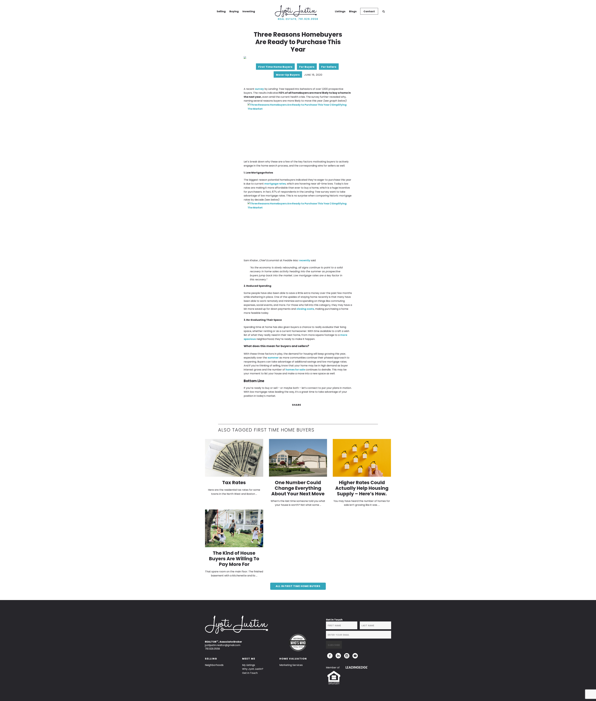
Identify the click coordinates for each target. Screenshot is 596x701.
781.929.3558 (212, 649)
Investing (248, 11)
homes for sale (295, 369)
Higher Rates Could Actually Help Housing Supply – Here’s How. (361, 488)
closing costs (305, 309)
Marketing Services (291, 665)
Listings (340, 11)
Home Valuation (293, 658)
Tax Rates (234, 482)
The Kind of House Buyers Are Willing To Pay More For (234, 559)
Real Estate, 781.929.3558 (298, 19)
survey (259, 89)
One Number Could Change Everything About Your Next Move (298, 488)
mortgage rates (275, 183)
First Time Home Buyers (275, 67)
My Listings (248, 665)
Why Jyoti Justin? (252, 669)
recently (304, 260)
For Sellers (328, 67)
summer (273, 357)
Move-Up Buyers (288, 75)
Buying (234, 11)
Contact (369, 11)
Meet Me (248, 658)
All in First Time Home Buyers (298, 586)
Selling (221, 11)
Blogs (353, 11)
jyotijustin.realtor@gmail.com (222, 645)
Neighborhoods (214, 665)
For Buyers (306, 67)
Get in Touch (250, 673)
